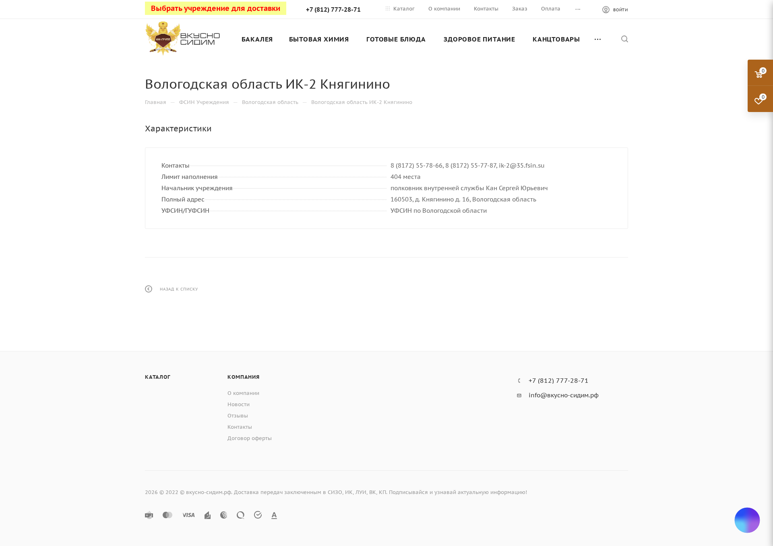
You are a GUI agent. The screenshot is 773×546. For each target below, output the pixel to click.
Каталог (157, 377)
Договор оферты (249, 438)
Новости (238, 404)
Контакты (239, 427)
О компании (243, 393)
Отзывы (237, 415)
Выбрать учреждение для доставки (215, 8)
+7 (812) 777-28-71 (333, 9)
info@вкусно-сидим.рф (564, 395)
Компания (243, 377)
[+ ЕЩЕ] (598, 39)
